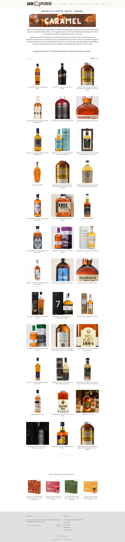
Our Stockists (67, 522)
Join (58, 525)
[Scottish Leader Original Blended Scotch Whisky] (37, 74)
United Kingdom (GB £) (62, 536)
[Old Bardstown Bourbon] (87, 205)
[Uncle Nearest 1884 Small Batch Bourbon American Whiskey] (87, 335)
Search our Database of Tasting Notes (73, 520)
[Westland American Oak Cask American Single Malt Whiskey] (37, 237)
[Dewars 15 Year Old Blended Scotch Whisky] (87, 303)
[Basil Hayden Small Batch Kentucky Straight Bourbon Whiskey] (37, 107)
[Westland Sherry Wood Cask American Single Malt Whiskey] (37, 205)
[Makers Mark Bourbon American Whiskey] (87, 269)
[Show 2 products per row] (92, 58)
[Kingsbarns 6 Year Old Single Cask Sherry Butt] (87, 237)
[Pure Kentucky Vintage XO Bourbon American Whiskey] (62, 433)
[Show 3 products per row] (94, 58)
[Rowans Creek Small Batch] (37, 401)
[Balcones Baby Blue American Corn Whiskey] (62, 269)
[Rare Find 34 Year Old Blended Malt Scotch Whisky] (37, 303)
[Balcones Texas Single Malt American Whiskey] (62, 107)
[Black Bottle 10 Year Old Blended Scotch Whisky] (62, 74)
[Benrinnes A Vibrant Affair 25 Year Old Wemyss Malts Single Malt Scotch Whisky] (87, 139)
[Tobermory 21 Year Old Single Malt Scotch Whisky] (62, 237)
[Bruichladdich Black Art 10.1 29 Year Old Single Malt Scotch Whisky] (37, 433)
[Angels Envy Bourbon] (37, 171)
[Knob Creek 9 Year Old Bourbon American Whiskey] (62, 205)
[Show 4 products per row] (97, 58)
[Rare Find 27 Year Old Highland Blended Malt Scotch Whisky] (37, 369)
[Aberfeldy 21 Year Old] (87, 401)
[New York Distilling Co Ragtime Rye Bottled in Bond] (62, 401)
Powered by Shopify (69, 539)
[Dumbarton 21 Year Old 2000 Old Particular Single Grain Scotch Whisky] (62, 369)
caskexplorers (56, 539)
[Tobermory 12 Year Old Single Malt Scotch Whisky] (37, 335)
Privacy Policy (67, 525)
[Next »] (72, 455)
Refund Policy (67, 527)
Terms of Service (68, 530)
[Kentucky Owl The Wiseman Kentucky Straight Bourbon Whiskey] (37, 139)
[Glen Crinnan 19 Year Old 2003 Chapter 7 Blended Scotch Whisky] (62, 303)
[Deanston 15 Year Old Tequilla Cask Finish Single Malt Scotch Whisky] (62, 139)
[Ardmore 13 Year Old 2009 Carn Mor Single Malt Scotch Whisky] (37, 269)
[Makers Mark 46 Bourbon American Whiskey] (87, 107)
